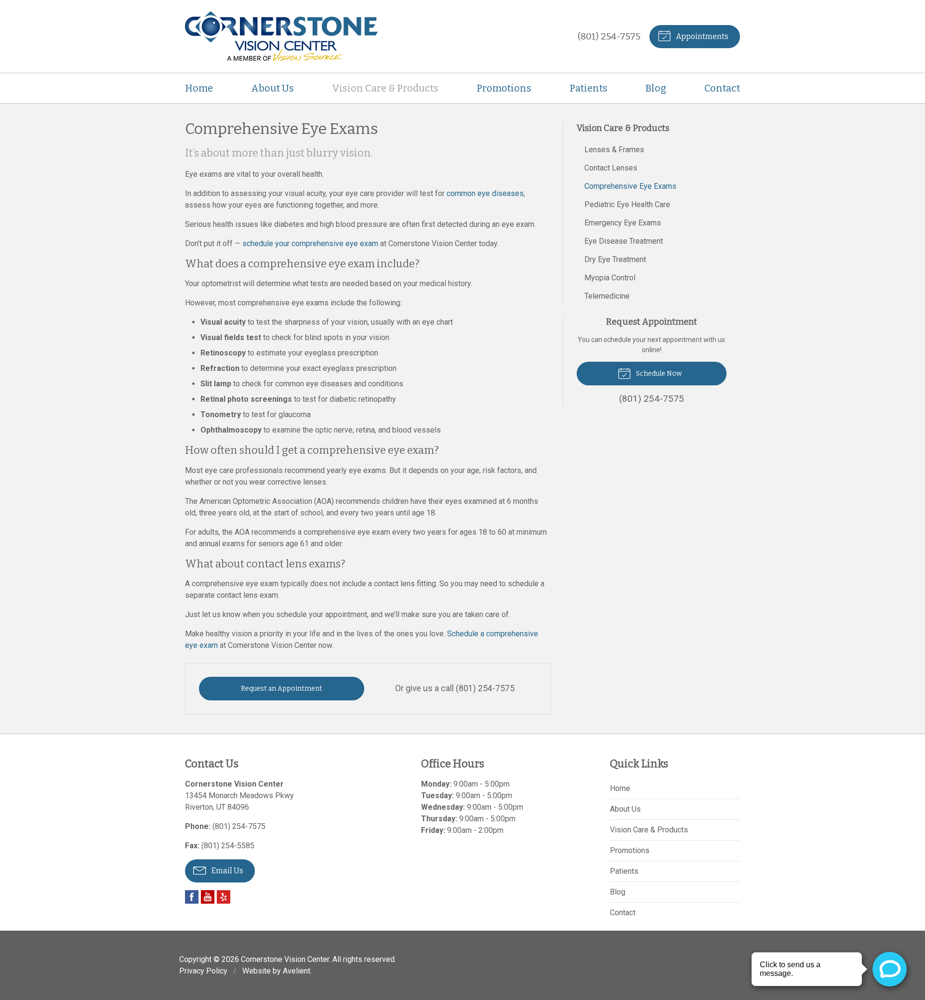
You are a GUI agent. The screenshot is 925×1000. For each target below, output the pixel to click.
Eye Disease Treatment (623, 241)
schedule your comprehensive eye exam (310, 243)
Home (199, 88)
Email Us (226, 870)
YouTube (207, 897)
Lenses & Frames (614, 149)
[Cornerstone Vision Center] (281, 36)
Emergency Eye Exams (622, 222)
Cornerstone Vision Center (285, 959)
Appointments (701, 36)
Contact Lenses (610, 167)
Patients (588, 88)
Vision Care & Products (385, 88)
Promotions (503, 88)
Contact (722, 88)
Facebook (191, 897)
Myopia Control (609, 277)
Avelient (296, 970)
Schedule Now (658, 373)
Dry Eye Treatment (615, 259)
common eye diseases (485, 193)
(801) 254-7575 (609, 36)
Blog (656, 88)
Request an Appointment (281, 688)
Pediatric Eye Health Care (627, 204)
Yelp (223, 897)
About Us (272, 88)
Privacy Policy (203, 970)
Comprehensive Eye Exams (630, 186)
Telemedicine (607, 296)
